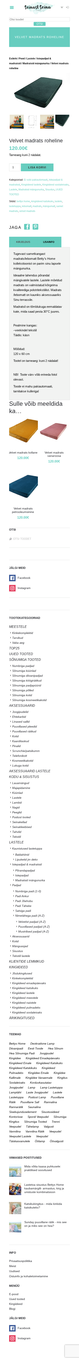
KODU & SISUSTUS (24, 777)
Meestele (18, 626)
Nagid (16, 807)
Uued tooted (17, 1299)
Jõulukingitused (22, 973)
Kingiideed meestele (25, 997)
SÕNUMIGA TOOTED (25, 659)
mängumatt (49, 206)
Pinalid (16, 746)
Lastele (31, 58)
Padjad (16, 885)
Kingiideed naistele (24, 1002)
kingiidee (15, 1058)
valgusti (49, 1126)
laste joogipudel (37, 1092)
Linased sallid (21, 721)
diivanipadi (16, 1048)
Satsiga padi (23, 910)
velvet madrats (27, 211)
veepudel (55, 1131)
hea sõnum (55, 1048)
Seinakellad (19, 822)
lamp (31, 1087)
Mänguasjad (20, 946)
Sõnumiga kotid (22, 695)
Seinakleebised (22, 827)
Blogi (12, 1308)
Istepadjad (22, 875)
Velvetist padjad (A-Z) (32, 921)
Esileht (13, 58)
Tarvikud (17, 637)
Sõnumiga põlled (23, 690)
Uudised (14, 1271)
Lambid (17, 802)
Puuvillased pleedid (24, 726)
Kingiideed (15, 1303)
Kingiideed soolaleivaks (55, 184)
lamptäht (15, 1092)
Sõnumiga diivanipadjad (27, 675)
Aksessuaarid (22, 705)
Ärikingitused (22, 1018)
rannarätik (16, 1107)
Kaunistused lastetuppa (27, 848)
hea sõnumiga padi (22, 1053)
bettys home (23, 201)
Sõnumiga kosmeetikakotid (29, 700)
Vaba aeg (18, 642)
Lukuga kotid (20, 765)
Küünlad (17, 792)
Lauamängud (20, 783)
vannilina (15, 1131)
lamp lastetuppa (51, 1087)
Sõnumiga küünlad (24, 670)
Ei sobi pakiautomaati (36, 179)
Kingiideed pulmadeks (26, 1007)
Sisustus (49, 189)
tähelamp (32, 1126)
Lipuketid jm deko (26, 859)
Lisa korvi (37, 167)
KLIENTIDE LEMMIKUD (26, 961)
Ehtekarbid (19, 716)
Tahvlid (16, 831)
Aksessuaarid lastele (29, 771)
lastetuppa (15, 206)
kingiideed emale (20, 1063)
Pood (22, 58)
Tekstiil (16, 836)
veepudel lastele (20, 1136)
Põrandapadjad (25, 870)
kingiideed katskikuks (23, 1068)
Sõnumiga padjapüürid (26, 685)
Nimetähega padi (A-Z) (30, 915)
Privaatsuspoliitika (20, 1261)
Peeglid (17, 812)
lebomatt (26, 206)
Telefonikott (19, 755)
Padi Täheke (23, 905)
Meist (12, 1266)
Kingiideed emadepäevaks (29, 983)
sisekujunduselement (22, 1112)
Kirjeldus (23, 242)
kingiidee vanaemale (39, 1077)
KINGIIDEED (18, 967)
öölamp (40, 1141)
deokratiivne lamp (42, 1043)
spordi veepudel (38, 1116)
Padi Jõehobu (24, 901)
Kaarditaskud (20, 741)
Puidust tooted (21, 817)
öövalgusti (56, 1141)
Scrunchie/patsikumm (26, 751)
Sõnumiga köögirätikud (27, 680)
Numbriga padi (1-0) (28, 891)
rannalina (50, 1102)
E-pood (13, 1294)
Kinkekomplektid (22, 633)
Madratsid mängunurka (36, 63)
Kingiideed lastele (31, 184)
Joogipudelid (20, 711)
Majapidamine (21, 788)
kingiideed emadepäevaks (43, 1058)
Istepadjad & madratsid (27, 864)
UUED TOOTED (21, 654)
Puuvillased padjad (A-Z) (34, 926)
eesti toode (35, 1048)
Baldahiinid (22, 854)
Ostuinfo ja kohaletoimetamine (28, 1276)
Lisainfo (48, 242)
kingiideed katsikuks (42, 201)
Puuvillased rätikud (24, 731)
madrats (37, 206)
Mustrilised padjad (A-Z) (33, 931)
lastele (58, 201)
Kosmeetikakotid (22, 760)
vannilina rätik (35, 1131)
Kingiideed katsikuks (25, 988)
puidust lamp (37, 1097)
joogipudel (46, 1053)
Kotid (15, 736)
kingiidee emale (38, 1072)
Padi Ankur (22, 896)
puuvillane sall (29, 1102)
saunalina (34, 1107)
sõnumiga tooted (35, 1121)
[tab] (23, 242)
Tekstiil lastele (21, 956)
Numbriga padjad (23, 665)
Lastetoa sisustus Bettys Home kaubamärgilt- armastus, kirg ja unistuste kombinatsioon (44, 1188)
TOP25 (14, 648)
